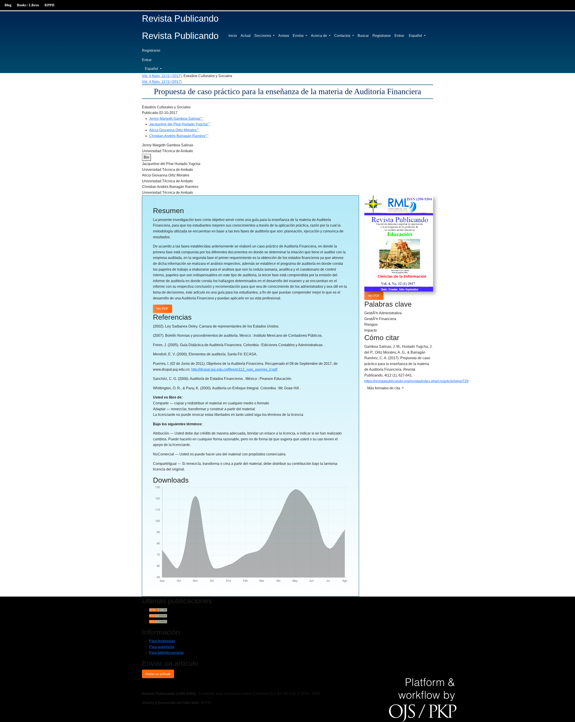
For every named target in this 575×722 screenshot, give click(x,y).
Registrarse (381, 36)
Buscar (363, 36)
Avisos (283, 36)
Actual (246, 36)
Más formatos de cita (384, 388)
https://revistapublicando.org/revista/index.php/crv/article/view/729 (416, 381)
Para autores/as (161, 647)
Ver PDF (374, 295)
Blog (7, 5)
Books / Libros (28, 5)
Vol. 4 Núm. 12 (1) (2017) (162, 76)
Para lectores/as (162, 641)
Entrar (399, 36)
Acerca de (319, 36)
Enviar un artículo (158, 674)
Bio (146, 157)
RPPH (49, 5)
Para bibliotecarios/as (166, 653)
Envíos (299, 36)
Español (419, 35)
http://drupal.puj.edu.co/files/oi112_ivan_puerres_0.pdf (234, 369)
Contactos (342, 36)
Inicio (232, 36)
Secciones (263, 36)
